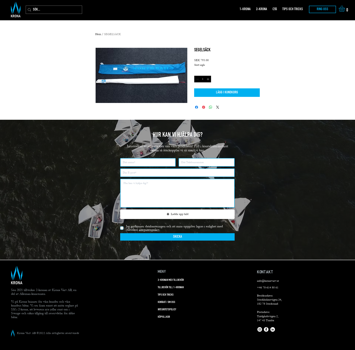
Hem (98, 34)
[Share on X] (217, 107)
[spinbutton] (202, 79)
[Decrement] (197, 79)
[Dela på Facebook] (196, 107)
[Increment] (208, 79)
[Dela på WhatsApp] (210, 107)
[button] (345, 9)
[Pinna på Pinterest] (203, 107)
